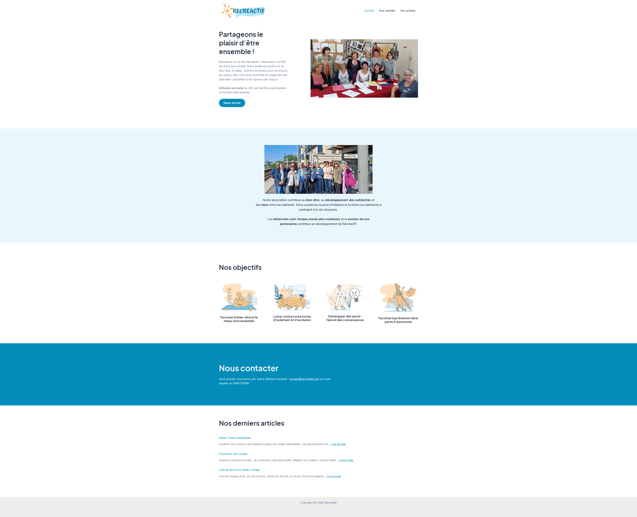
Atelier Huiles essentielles (235, 437)
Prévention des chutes (233, 454)
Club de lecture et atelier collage (239, 469)
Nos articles (407, 10)
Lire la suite (338, 444)
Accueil (369, 10)
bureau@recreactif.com (304, 379)
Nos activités (387, 10)
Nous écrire (232, 103)
